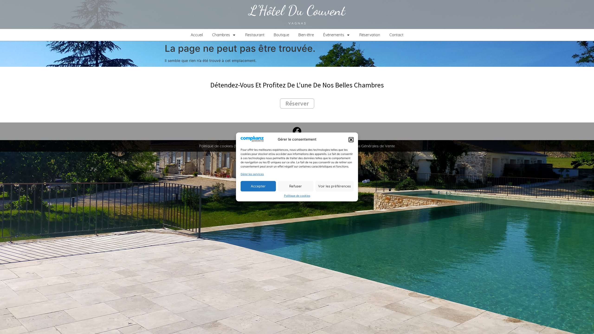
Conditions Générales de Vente (368, 146)
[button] (351, 139)
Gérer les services (252, 174)
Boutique (281, 34)
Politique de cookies (297, 196)
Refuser (295, 186)
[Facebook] (297, 131)
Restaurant (255, 34)
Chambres (221, 34)
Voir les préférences (334, 186)
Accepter (258, 186)
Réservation (369, 34)
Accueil (197, 34)
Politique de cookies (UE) (220, 146)
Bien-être (306, 34)
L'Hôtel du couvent (297, 10)
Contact (396, 34)
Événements (333, 34)
